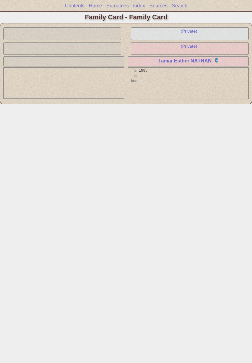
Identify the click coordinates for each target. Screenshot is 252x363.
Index (139, 5)
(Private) (189, 31)
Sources (158, 5)
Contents (75, 5)
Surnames (117, 5)
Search (179, 5)
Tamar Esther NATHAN (185, 60)
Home (95, 5)
